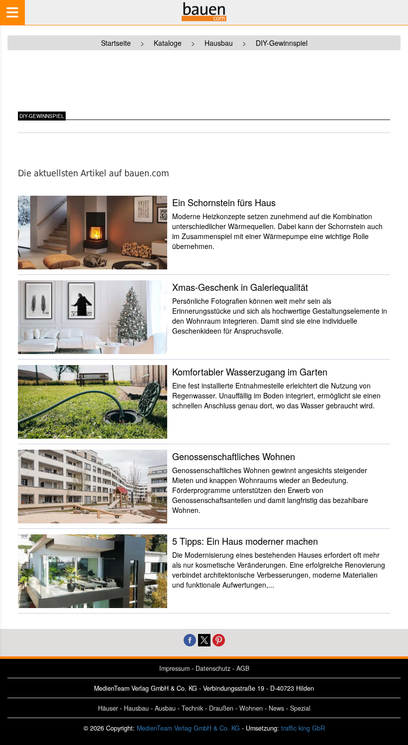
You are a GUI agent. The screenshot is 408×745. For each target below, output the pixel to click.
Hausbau (136, 708)
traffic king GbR (303, 728)
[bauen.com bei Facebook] (190, 639)
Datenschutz (213, 668)
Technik (192, 708)
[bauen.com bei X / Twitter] (204, 639)
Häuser (108, 708)
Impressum (174, 668)
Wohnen (251, 708)
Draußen (221, 708)
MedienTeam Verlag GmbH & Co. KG (188, 728)
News (276, 708)
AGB (242, 668)
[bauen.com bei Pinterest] (218, 639)
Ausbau (165, 708)
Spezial (300, 708)
